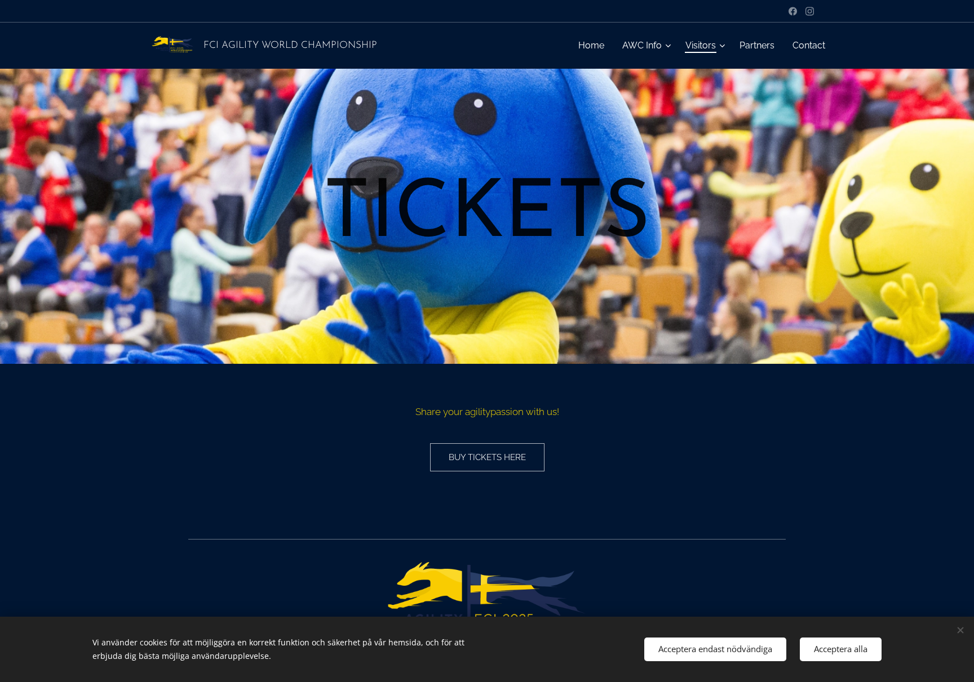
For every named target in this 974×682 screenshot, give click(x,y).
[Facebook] (793, 11)
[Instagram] (810, 11)
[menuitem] (594, 46)
